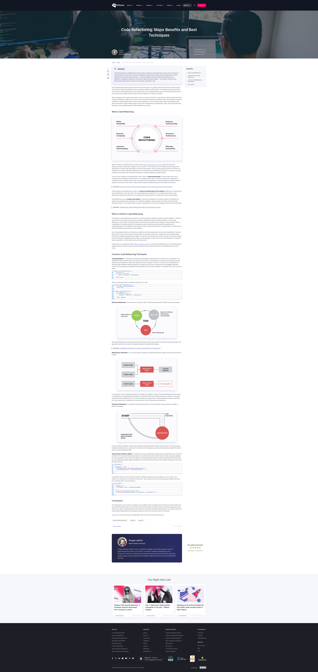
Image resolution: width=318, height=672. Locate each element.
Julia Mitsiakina (119, 615)
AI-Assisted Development (118, 633)
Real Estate (146, 648)
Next (209, 601)
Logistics (145, 646)
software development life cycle (142, 244)
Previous (109, 601)
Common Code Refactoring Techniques (195, 80)
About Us (200, 642)
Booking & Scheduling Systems (173, 638)
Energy (145, 633)
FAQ (199, 651)
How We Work (201, 645)
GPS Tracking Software (171, 648)
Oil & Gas (145, 635)
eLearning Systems (170, 651)
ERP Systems (169, 646)
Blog (118, 62)
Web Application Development (119, 638)
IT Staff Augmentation (117, 646)
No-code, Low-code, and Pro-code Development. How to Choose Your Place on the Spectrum (145, 187)
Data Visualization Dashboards (174, 641)
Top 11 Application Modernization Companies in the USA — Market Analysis (126, 607)
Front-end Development (118, 635)
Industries (146, 629)
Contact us (202, 5)
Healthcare (146, 641)
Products (200, 635)
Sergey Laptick (117, 526)
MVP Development (116, 643)
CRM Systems (169, 643)
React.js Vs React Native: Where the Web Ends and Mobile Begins (190, 606)
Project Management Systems (173, 633)
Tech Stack (200, 633)
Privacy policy (194, 667)
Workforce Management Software (174, 635)
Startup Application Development (120, 651)
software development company (152, 165)
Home (113, 62)
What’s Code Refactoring (194, 73)
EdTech (145, 643)
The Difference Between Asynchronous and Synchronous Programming (139, 348)
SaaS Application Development (119, 648)
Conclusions (191, 84)
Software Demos (202, 638)
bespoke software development (120, 520)
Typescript (140, 520)
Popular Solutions (171, 629)
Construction (146, 638)
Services (114, 629)
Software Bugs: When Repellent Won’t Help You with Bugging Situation (140, 207)
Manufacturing (147, 651)
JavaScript (132, 520)
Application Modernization (118, 641)
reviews (152, 659)
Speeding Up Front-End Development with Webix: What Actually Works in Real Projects (158, 607)
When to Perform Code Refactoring (194, 76)
